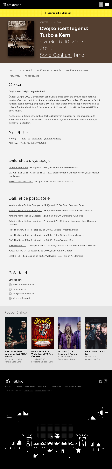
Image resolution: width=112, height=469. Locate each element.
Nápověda (30, 386)
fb (29, 138)
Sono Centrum (56, 55)
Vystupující (26, 70)
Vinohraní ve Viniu (18, 167)
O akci (12, 70)
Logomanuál (56, 386)
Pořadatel (14, 76)
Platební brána (40, 391)
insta (33, 142)
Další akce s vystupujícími (48, 70)
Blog (19, 386)
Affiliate (42, 386)
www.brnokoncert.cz (23, 284)
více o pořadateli (21, 298)
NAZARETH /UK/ (17, 245)
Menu (107, 4)
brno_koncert (20, 289)
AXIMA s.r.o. (28, 391)
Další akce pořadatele (77, 70)
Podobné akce (32, 76)
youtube (48, 138)
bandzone (37, 138)
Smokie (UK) (15, 256)
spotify (57, 138)
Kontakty (9, 386)
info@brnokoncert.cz (23, 293)
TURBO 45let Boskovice (21, 181)
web (24, 138)
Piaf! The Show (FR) (19, 229)
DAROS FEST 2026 (18, 172)
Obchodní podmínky (74, 386)
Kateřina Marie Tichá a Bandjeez (25, 205)
